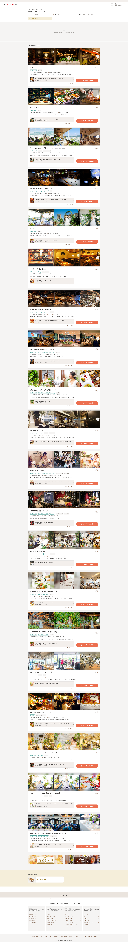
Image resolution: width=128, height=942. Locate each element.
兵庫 (59, 898)
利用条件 (41, 936)
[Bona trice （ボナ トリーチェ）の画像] (64, 419)
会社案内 (33, 936)
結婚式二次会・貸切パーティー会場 (51, 898)
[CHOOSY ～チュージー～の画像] (64, 217)
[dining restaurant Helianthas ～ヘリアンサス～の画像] (64, 741)
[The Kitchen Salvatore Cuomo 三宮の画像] (64, 298)
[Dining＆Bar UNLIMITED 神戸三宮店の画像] (64, 177)
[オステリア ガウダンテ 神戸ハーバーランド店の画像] (64, 580)
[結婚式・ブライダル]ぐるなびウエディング (35, 898)
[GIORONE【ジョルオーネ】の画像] (64, 540)
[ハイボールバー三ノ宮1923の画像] (64, 257)
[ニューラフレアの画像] (64, 96)
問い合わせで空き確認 (88, 80)
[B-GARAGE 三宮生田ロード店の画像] (64, 499)
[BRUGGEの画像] (64, 56)
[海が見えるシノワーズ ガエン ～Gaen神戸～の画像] (64, 338)
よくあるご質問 (94, 936)
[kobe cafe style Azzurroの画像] (64, 459)
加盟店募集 (71, 936)
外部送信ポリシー (57, 936)
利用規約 (37, 936)
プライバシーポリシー (48, 936)
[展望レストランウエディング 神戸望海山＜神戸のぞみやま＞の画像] (64, 822)
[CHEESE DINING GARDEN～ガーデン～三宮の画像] (64, 620)
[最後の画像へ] (97, 56)
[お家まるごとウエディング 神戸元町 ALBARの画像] (64, 378)
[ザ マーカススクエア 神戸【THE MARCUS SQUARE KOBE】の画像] (64, 136)
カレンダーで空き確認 (88, 161)
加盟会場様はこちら (64, 936)
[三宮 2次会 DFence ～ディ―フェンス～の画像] (64, 701)
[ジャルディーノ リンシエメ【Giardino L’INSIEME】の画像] (64, 782)
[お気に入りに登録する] (96, 67)
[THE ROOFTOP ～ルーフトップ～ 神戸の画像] (64, 661)
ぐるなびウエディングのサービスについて (82, 936)
